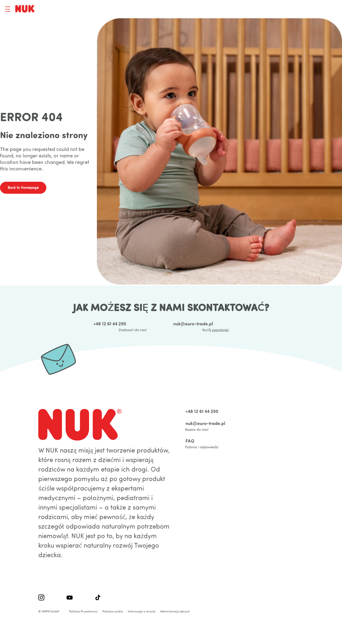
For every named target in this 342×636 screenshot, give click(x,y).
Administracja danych (175, 611)
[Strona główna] (26, 9)
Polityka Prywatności (83, 611)
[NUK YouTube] (70, 597)
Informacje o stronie (141, 611)
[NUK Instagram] (41, 597)
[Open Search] (308, 9)
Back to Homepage (23, 187)
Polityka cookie (112, 611)
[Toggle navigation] (7, 9)
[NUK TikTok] (98, 597)
